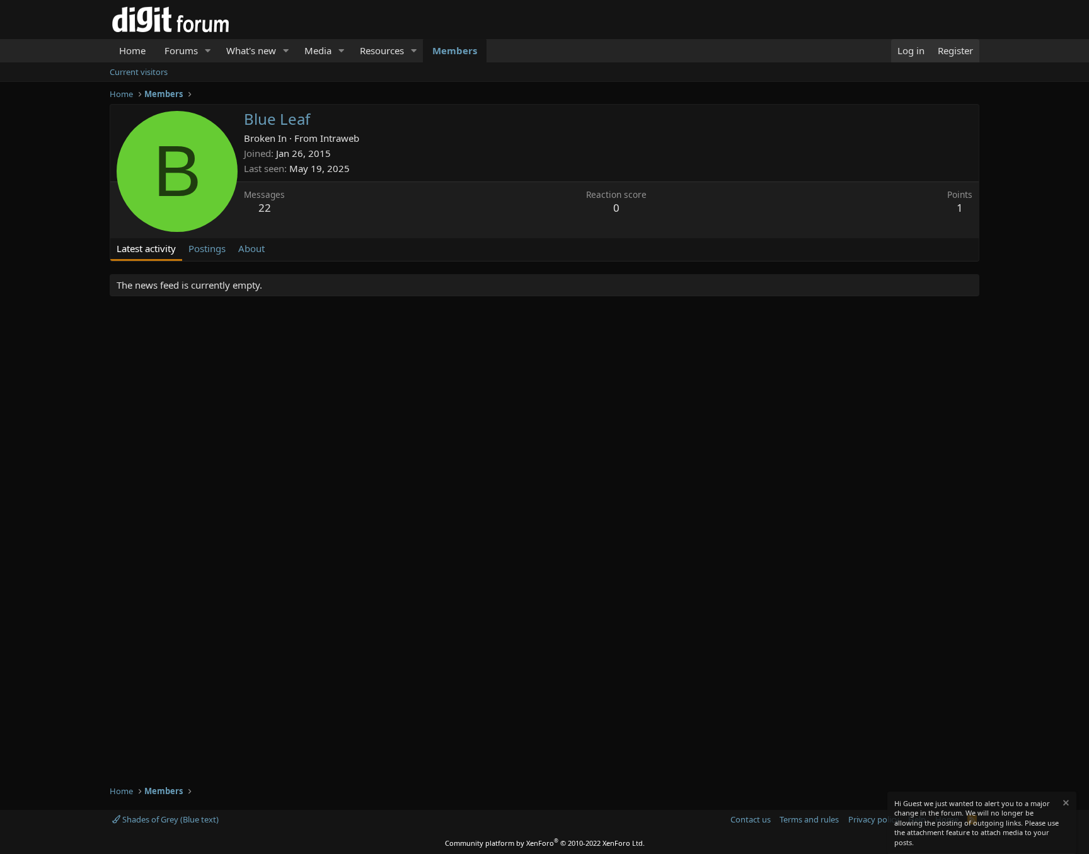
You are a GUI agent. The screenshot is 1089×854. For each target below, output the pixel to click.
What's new (251, 50)
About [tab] (251, 248)
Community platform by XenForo (545, 843)
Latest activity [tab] (146, 248)
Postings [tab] (207, 248)
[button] (208, 50)
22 (264, 207)
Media (317, 50)
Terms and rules (809, 819)
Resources (382, 50)
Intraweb (339, 138)
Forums (181, 50)
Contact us (750, 819)
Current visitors (139, 72)
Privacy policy (873, 819)
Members (454, 50)
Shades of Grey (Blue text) (169, 819)
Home (132, 50)
